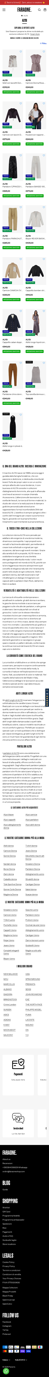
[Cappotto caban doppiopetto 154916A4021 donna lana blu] (13, 323)
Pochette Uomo (10, 925)
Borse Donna (9, 869)
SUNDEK (7, 1009)
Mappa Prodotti (9, 1291)
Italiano (5, 1360)
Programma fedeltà (11, 1215)
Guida (5, 1189)
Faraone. (12, 1367)
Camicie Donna (10, 850)
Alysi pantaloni (32, 819)
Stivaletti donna (32, 879)
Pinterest (7, 1334)
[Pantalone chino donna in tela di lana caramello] (13, 375)
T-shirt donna (31, 845)
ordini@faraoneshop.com (14, 1171)
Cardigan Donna (33, 884)
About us (6, 1159)
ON (27, 1030)
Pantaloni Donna (33, 869)
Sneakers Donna (33, 864)
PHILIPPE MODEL (34, 1009)
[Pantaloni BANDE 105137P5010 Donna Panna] (36, 167)
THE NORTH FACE (34, 1004)
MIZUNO (29, 1025)
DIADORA (8, 994)
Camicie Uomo (10, 915)
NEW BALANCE (11, 974)
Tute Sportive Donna (12, 884)
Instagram (7, 1326)
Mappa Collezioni (10, 1287)
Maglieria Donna (11, 894)
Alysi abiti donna (33, 824)
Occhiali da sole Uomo (35, 925)
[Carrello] (45, 10)
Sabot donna (31, 889)
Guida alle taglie (9, 1240)
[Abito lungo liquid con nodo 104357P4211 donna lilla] (36, 323)
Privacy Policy (9, 1266)
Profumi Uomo (32, 920)
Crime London (10, 1004)
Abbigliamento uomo (35, 874)
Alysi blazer (9, 814)
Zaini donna (9, 874)
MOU (6, 979)
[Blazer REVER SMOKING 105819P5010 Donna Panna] (36, 219)
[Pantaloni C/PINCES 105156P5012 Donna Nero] (13, 167)
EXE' (28, 999)
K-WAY (7, 1025)
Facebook (7, 1322)
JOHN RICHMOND (34, 994)
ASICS (6, 1014)
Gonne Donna (10, 856)
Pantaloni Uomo (33, 915)
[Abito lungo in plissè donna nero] (13, 427)
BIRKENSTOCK (10, 999)
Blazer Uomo (9, 958)
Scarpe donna (32, 894)
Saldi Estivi (7, 1304)
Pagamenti (7, 1232)
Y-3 (27, 1035)
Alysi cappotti (9, 819)
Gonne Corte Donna (12, 889)
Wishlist (6, 1207)
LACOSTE (30, 1019)
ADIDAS (7, 1019)
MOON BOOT (10, 1030)
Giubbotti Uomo (32, 945)
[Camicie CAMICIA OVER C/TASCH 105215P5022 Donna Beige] (13, 271)
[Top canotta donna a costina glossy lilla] (36, 375)
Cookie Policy (8, 1262)
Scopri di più (35, 34)
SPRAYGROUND (33, 979)
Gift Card (6, 1211)
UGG (28, 974)
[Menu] (4, 10)
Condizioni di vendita (12, 1274)
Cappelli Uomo (10, 930)
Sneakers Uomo (11, 910)
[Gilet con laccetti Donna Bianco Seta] (13, 63)
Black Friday (8, 1295)
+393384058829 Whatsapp (15, 1167)
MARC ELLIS (9, 984)
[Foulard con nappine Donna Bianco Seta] (36, 115)
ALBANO (8, 989)
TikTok (5, 1330)
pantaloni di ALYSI (11, 753)
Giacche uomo (32, 910)
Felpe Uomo (9, 940)
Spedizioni (7, 1223)
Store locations (9, 1244)
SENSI (28, 989)
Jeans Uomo (9, 945)
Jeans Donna (31, 850)
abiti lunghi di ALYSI (13, 700)
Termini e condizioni (11, 1270)
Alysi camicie (31, 814)
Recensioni (7, 1163)
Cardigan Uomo (32, 935)
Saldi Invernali (9, 1299)
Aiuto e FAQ (8, 1236)
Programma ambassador (13, 1219)
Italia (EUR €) (20, 1360)
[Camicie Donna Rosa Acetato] (36, 63)
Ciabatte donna (10, 879)
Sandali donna (10, 864)
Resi (4, 1228)
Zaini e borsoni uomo (35, 940)
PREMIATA (30, 984)
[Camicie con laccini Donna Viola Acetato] (13, 115)
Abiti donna (9, 845)
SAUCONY (8, 1035)
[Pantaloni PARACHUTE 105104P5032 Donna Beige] (13, 219)
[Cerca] (39, 10)
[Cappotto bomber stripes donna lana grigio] (36, 271)
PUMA (28, 1014)
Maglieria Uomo (11, 935)
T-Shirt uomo (9, 920)
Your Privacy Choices (12, 1278)
